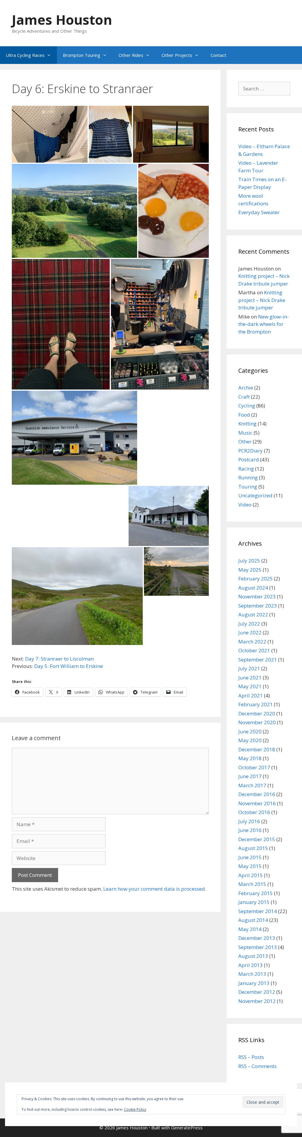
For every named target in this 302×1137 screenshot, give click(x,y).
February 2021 (255, 704)
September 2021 (257, 659)
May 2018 (250, 758)
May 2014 (250, 929)
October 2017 (254, 767)
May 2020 (250, 740)
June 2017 (250, 776)
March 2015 (252, 884)
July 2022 (249, 623)
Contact (218, 55)
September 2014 (257, 911)
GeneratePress (187, 1128)
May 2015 (250, 866)
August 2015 (253, 848)
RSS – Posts (251, 1057)
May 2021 (250, 686)
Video (245, 504)
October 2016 (254, 812)
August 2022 (253, 614)
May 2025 (250, 569)
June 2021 (250, 677)
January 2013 (254, 983)
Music (245, 432)
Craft (244, 396)
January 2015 (254, 902)
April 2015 (250, 875)
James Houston (62, 20)
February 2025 (255, 578)
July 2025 (249, 560)
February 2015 (255, 893)
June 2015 (250, 857)
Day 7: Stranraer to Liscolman (59, 658)
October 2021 (254, 650)
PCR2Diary (250, 450)
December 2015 (256, 839)
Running (248, 477)
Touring (247, 486)
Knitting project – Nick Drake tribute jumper (261, 300)
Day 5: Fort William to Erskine (68, 666)
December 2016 (256, 794)
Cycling (246, 405)
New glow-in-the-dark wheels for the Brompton (263, 324)
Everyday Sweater (259, 212)
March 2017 (252, 785)
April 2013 (250, 965)
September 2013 (257, 947)
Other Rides (131, 55)
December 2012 (256, 992)
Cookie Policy (135, 1109)
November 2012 (257, 1001)
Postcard (248, 459)
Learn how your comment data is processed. (154, 888)
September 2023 (257, 605)
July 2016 (249, 821)
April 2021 (250, 695)
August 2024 (253, 587)
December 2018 (256, 749)
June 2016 (250, 830)
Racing (246, 468)
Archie (245, 387)
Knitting (247, 423)
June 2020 (250, 731)
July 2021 (249, 668)
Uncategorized (255, 495)
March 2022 (252, 641)
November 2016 (257, 803)
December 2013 (256, 938)
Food (244, 414)
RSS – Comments (257, 1066)
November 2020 (257, 722)
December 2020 (256, 713)
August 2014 (253, 920)
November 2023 (257, 596)
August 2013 (253, 956)
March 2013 (252, 974)
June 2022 (250, 632)
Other (245, 441)
